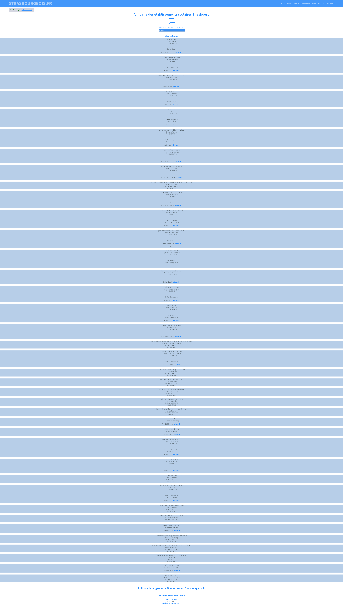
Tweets (282, 3)
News (314, 3)
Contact (330, 3)
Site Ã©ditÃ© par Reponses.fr (171, 603)
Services (321, 3)
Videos (289, 3)
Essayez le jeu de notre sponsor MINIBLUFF (171, 595)
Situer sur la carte (171, 36)
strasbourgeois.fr (30, 3)
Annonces (306, 3)
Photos (297, 3)
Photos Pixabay (171, 599)
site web (178, 52)
